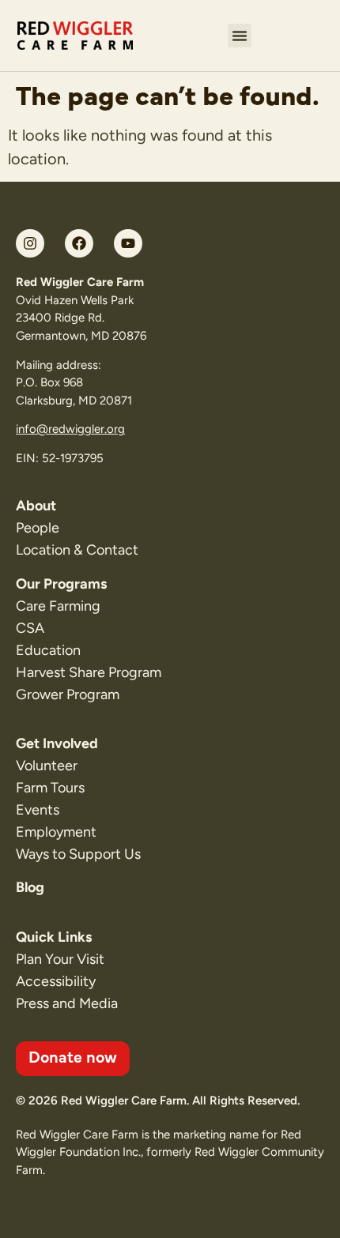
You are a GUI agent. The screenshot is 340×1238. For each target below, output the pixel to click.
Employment (56, 832)
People (37, 527)
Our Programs (61, 584)
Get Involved (57, 743)
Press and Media (67, 1003)
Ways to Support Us (78, 854)
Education (48, 650)
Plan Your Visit (60, 959)
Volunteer (46, 765)
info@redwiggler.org (70, 429)
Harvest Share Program (88, 672)
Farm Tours (50, 787)
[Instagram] (30, 243)
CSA (30, 628)
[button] (239, 35)
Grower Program (67, 694)
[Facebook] (79, 243)
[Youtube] (128, 243)
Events (37, 809)
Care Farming (58, 606)
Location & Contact (77, 550)
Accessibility (56, 981)
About (36, 505)
